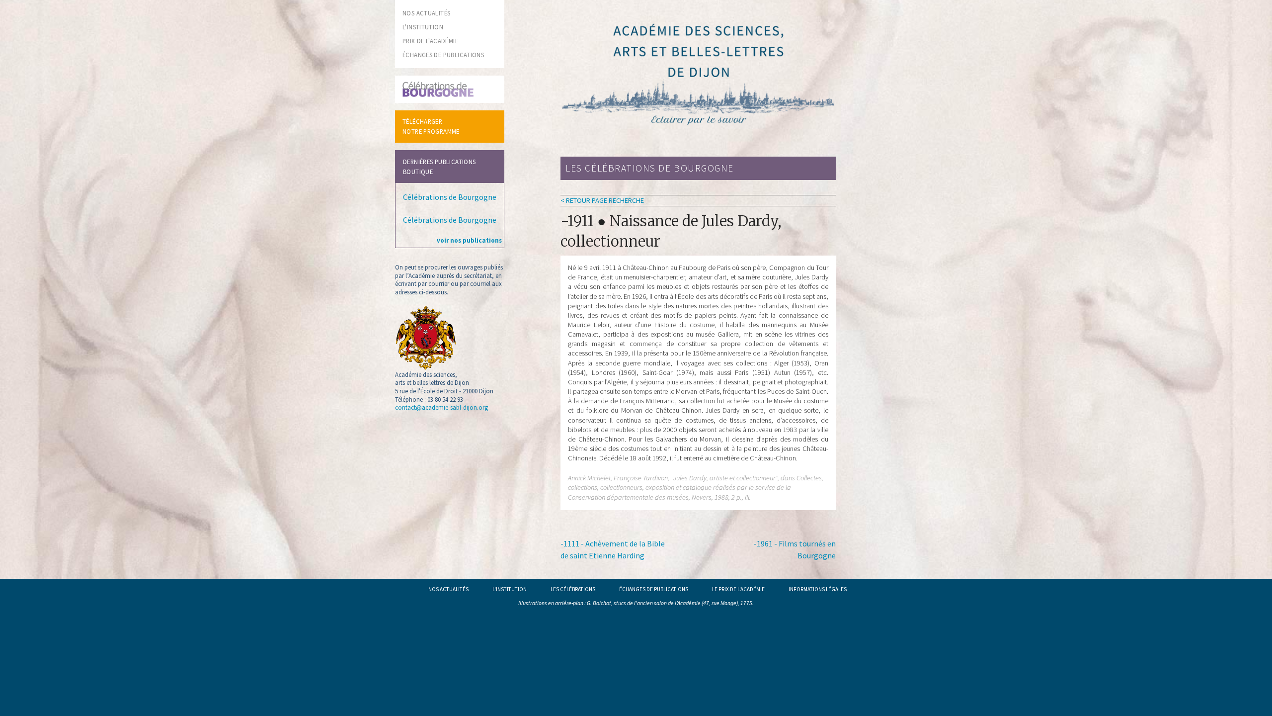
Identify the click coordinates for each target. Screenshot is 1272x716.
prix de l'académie (430, 41)
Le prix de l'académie (738, 589)
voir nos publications (469, 240)
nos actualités (426, 13)
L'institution (509, 589)
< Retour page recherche (602, 200)
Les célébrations (573, 589)
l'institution (422, 27)
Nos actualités (448, 589)
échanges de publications (443, 55)
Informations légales (818, 589)
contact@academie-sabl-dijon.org (441, 407)
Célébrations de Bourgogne (449, 197)
